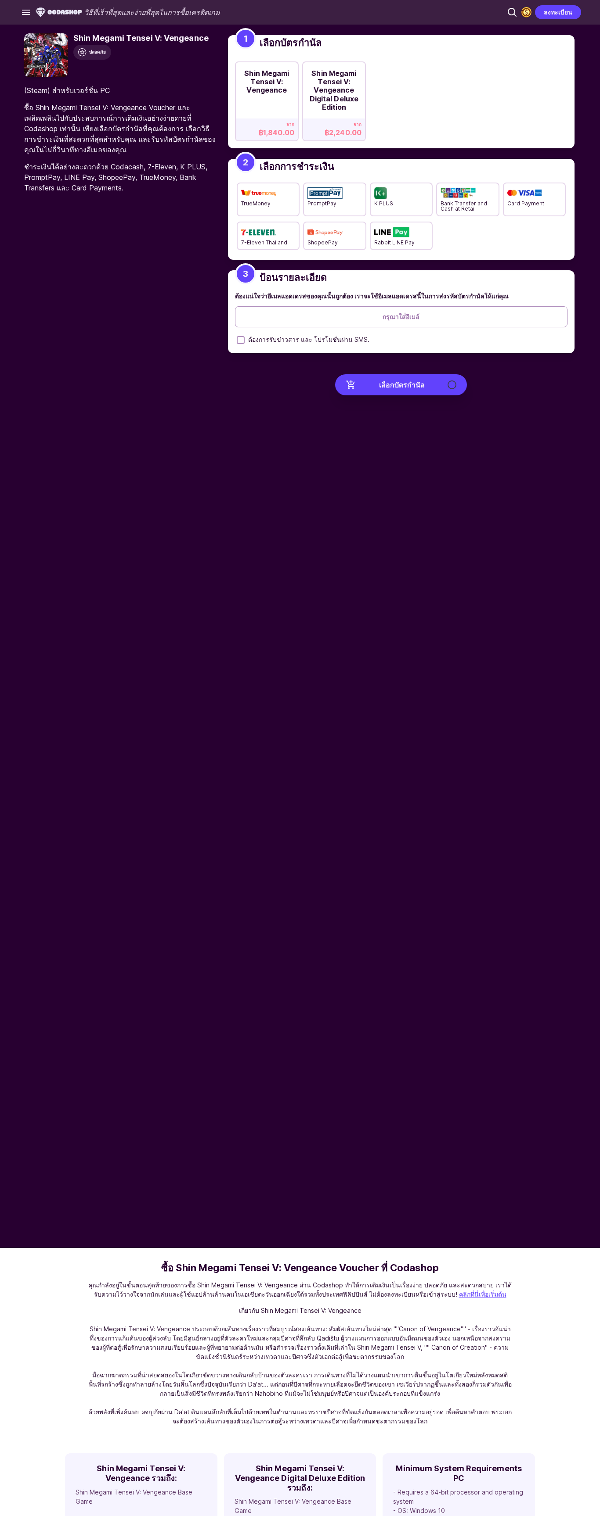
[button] (512, 12)
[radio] (267, 98)
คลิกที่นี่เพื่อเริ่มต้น (482, 1294)
